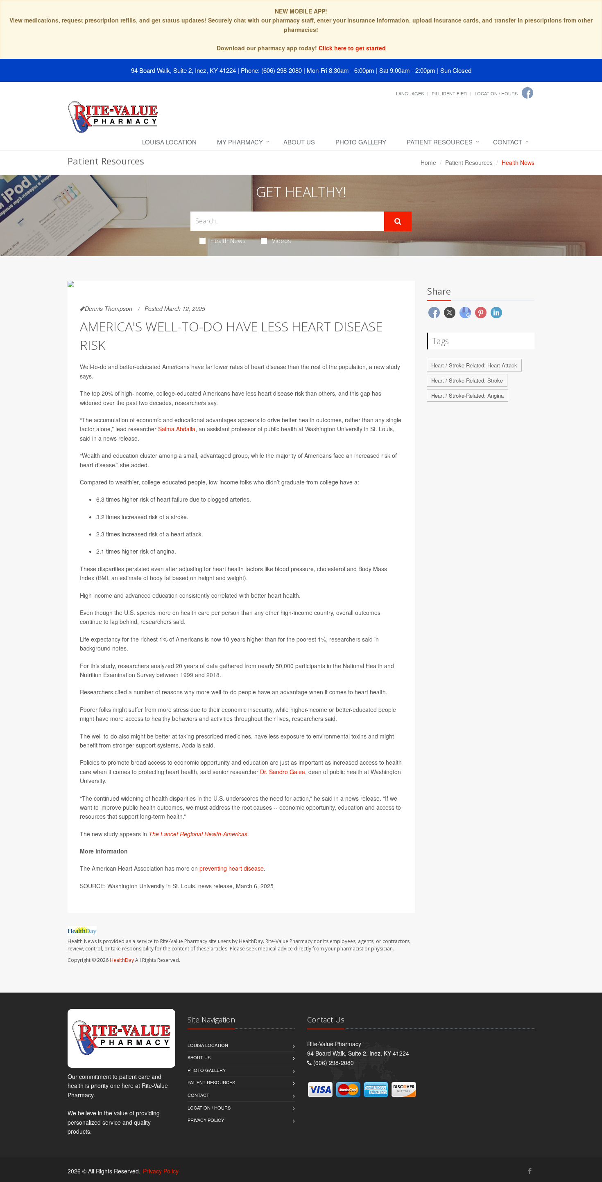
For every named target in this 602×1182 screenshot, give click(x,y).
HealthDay (122, 960)
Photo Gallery (360, 141)
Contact (507, 141)
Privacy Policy (206, 1120)
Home (428, 162)
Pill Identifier (449, 93)
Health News (228, 240)
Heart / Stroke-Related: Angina (467, 395)
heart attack (186, 534)
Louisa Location (169, 141)
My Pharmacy (240, 141)
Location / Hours (496, 93)
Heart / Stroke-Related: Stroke (467, 380)
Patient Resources (440, 141)
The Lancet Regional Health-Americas (198, 834)
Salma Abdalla (176, 429)
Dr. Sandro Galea (282, 772)
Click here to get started (352, 48)
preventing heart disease (231, 868)
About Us (299, 141)
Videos (281, 240)
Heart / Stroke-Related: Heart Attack (474, 365)
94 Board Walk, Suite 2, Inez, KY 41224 (183, 70)
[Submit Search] (398, 221)
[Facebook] (527, 93)
